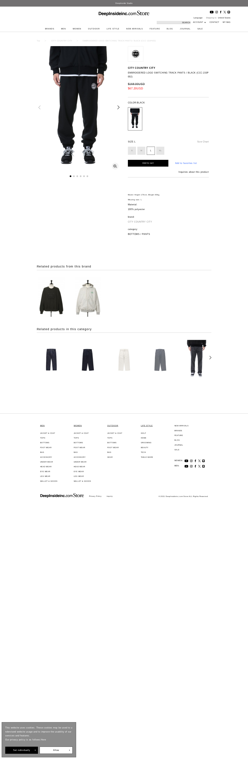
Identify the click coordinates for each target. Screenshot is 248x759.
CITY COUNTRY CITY (142, 67)
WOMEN (77, 29)
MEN (63, 29)
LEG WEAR (45, 476)
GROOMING (146, 443)
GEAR (110, 457)
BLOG (170, 29)
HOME (143, 438)
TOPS (42, 438)
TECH (143, 452)
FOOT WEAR (46, 447)
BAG (42, 452)
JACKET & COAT (47, 433)
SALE (200, 29)
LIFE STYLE (113, 29)
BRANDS (49, 29)
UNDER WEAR (46, 462)
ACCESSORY (46, 457)
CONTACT (214, 22)
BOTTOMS (45, 443)
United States (224, 18)
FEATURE (155, 29)
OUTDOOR (94, 29)
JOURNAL (185, 29)
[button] (118, 107)
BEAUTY (145, 447)
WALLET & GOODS (49, 481)
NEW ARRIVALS (134, 29)
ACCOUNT (198, 22)
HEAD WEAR (46, 467)
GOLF (143, 433)
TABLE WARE (147, 457)
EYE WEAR (45, 471)
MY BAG (227, 22)
